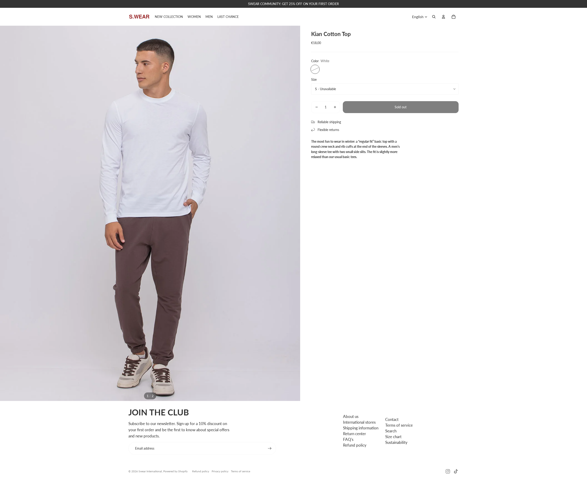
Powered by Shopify (175, 471)
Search (390, 430)
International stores (359, 422)
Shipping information (360, 427)
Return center (354, 433)
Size (314, 79)
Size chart (393, 436)
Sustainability (396, 442)
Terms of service (399, 425)
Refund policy (354, 445)
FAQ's (348, 439)
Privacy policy (220, 471)
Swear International (150, 471)
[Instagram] (448, 471)
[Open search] (434, 17)
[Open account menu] (443, 17)
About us (350, 416)
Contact (392, 419)
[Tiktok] (456, 471)
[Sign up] (269, 448)
